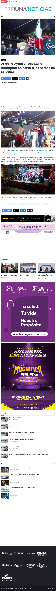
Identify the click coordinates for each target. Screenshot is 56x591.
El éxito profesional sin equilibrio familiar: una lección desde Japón (29, 454)
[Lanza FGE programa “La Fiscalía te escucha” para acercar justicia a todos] (46, 268)
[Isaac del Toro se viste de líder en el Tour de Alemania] (5, 483)
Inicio (3, 57)
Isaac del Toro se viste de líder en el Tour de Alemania (24, 481)
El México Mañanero (15, 418)
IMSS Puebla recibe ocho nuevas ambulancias (17, 1)
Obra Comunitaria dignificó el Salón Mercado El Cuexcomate (9, 274)
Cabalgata (46, 204)
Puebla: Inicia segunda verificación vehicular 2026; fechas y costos (27, 275)
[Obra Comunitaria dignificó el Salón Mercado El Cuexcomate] (9, 268)
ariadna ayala (11, 204)
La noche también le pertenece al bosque (21, 432)
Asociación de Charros (25, 204)
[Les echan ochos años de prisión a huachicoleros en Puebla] (5, 476)
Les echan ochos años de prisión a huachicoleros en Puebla (26, 474)
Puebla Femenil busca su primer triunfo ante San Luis (24, 494)
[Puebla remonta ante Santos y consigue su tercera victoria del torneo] (5, 470)
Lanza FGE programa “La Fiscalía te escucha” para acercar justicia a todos (45, 275)
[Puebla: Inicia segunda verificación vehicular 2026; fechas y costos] (28, 268)
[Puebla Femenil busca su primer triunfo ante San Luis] (5, 496)
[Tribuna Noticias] (28, 9)
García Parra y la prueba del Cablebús (20, 425)
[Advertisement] (28, 93)
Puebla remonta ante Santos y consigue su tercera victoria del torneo (29, 468)
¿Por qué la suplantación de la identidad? (21, 439)
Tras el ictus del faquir (16, 447)
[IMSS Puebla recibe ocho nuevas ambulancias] (5, 489)
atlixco (37, 204)
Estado (7, 57)
